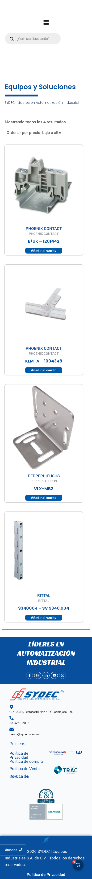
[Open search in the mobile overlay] (33, 38)
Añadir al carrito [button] (44, 250)
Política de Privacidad (18, 755)
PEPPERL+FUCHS (44, 476)
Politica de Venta (24, 768)
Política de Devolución (19, 776)
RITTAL (43, 595)
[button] (46, 23)
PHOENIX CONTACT (44, 228)
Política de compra (26, 761)
